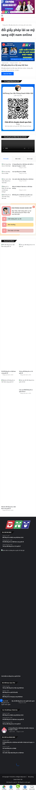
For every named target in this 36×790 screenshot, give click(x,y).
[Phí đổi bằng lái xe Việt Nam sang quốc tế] (9, 307)
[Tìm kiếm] (34, 15)
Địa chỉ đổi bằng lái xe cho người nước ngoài (23, 701)
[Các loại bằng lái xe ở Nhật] (6, 174)
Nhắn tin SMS (32, 789)
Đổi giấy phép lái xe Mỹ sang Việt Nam (14, 65)
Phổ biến (6, 159)
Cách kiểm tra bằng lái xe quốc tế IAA (10, 676)
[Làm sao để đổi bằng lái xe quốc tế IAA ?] (27, 383)
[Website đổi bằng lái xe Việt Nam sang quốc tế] (9, 442)
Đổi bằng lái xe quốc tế (11, 782)
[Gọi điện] (18, 786)
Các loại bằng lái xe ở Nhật (19, 171)
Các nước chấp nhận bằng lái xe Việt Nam (22, 179)
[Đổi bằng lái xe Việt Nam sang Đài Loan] (6, 197)
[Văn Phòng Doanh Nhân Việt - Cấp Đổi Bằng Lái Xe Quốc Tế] (18, 7)
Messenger (25, 789)
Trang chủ (5, 25)
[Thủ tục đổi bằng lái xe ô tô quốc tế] (27, 307)
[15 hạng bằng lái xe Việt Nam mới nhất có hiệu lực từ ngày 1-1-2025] (6, 166)
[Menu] (2, 15)
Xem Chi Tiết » (7, 73)
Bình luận (30, 159)
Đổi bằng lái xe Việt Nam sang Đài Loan (22, 195)
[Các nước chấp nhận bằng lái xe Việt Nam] (6, 181)
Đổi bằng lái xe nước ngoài (24, 782)
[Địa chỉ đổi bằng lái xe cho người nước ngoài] (5, 703)
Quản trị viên (5, 62)
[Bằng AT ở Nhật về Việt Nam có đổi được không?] (6, 189)
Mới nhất (17, 159)
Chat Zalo (11, 789)
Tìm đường (4, 789)
